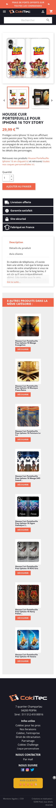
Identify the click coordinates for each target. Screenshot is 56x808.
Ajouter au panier (18, 186)
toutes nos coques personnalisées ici (25, 163)
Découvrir (22, 349)
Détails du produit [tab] (20, 248)
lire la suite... (14, 282)
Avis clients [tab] (16, 253)
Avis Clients (28, 780)
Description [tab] (16, 242)
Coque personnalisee (28, 748)
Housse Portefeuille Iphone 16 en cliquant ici (25, 160)
